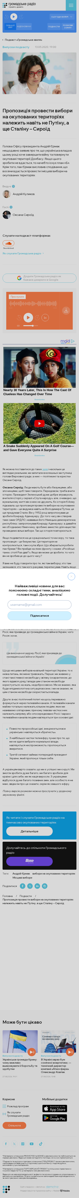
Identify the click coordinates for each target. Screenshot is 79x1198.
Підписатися (39, 615)
